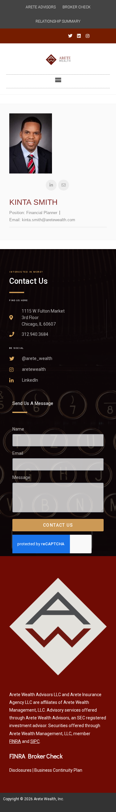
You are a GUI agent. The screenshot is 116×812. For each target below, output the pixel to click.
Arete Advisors (41, 7)
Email (17, 453)
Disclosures (20, 770)
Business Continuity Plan (58, 770)
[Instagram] (87, 36)
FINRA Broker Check (35, 756)
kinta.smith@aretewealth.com (48, 219)
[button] (58, 80)
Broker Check (76, 7)
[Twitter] (70, 36)
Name (18, 429)
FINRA (15, 741)
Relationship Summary (58, 21)
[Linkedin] (79, 36)
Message (21, 477)
